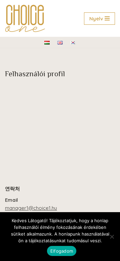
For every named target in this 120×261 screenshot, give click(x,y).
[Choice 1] (25, 18)
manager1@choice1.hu (31, 208)
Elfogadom (61, 251)
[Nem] (111, 236)
